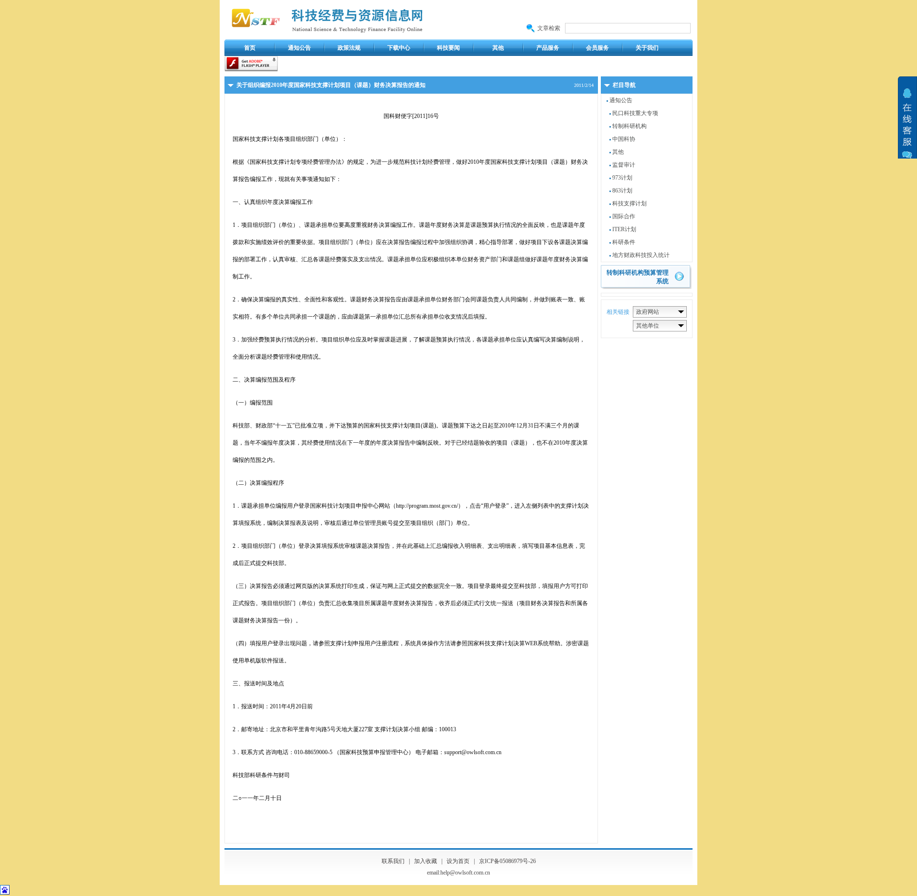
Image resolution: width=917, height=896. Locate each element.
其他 (498, 47)
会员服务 (597, 47)
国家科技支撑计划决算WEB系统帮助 (514, 643)
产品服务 (547, 47)
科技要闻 (448, 47)
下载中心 (398, 47)
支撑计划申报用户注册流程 (364, 643)
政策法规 (349, 47)
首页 (250, 47)
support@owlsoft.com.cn (472, 752)
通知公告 (299, 47)
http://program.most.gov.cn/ (427, 505)
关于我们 (647, 47)
